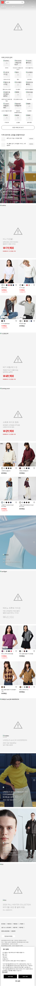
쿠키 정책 (5, 972)
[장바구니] (30, 2)
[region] (18, 966)
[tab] (3, 6)
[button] (9, 271)
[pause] (34, 176)
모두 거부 (25, 976)
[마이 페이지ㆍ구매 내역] (26, 2)
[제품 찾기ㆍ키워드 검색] (33, 2)
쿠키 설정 (17, 981)
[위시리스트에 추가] (16, 285)
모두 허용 (10, 976)
